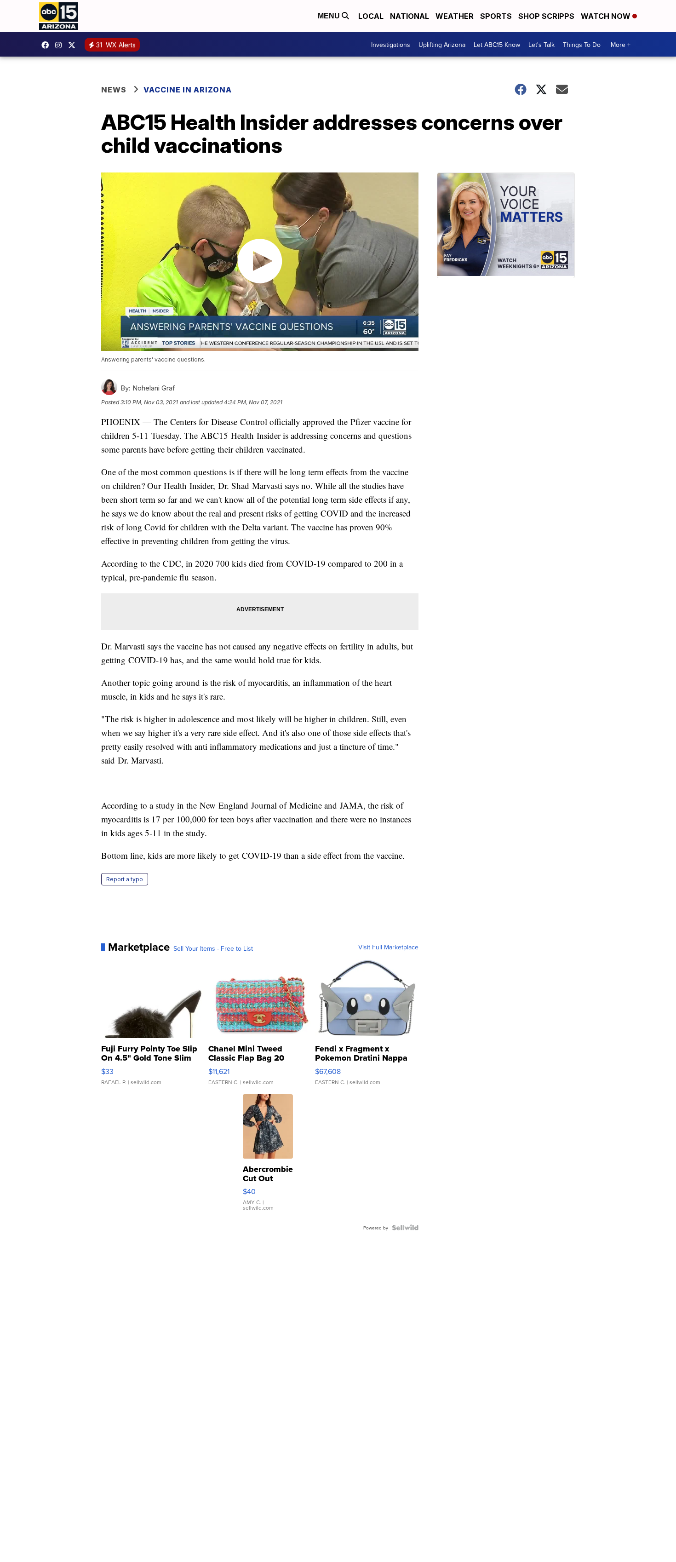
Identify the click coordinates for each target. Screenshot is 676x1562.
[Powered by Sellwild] (405, 1227)
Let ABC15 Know (497, 44)
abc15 (47, 45)
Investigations (390, 44)
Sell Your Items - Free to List (213, 948)
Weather (454, 16)
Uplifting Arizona (441, 44)
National (409, 16)
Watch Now (606, 16)
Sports (496, 16)
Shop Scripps (546, 16)
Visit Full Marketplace (388, 947)
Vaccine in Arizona (187, 89)
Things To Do (582, 44)
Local (371, 16)
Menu (330, 16)
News (113, 89)
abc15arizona (60, 45)
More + (620, 44)
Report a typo (124, 879)
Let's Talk (541, 44)
